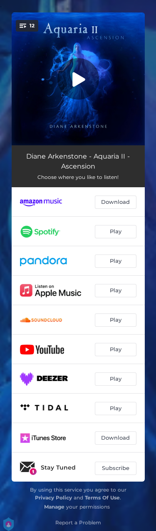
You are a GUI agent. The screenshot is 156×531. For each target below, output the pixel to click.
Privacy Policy (53, 497)
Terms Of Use (102, 497)
